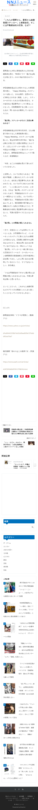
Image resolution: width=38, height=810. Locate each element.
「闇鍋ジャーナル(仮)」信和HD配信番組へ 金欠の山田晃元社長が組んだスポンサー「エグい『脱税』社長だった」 (18, 650)
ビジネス (6, 556)
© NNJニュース (19, 804)
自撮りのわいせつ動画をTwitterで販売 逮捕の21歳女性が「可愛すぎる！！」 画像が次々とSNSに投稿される (19, 731)
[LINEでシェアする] (33, 63)
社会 (4, 570)
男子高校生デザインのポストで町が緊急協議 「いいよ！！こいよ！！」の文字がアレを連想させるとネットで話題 (19, 589)
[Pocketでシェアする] (22, 63)
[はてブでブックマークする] (16, 63)
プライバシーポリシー (22, 800)
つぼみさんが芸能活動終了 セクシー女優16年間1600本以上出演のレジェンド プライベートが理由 (19, 629)
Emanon (23, 807)
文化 (4, 563)
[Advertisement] (19, 396)
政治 (4, 560)
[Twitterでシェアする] (5, 63)
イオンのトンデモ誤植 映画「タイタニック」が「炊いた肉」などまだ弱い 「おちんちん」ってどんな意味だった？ (19, 771)
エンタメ (7, 16)
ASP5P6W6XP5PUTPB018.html (15, 369)
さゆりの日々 (7, 550)
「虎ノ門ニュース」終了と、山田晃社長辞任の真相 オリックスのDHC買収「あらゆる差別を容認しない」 (19, 690)
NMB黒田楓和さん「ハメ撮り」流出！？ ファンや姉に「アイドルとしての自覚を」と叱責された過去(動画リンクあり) (19, 609)
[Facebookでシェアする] (11, 63)
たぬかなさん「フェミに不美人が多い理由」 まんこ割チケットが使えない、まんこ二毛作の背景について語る (19, 710)
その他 (5, 553)
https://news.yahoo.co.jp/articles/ (16, 326)
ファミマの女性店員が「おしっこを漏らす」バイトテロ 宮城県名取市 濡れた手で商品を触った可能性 (19, 670)
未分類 (5, 566)
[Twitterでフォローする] (15, 789)
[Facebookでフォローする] (19, 789)
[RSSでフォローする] (22, 789)
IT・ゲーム (7, 543)
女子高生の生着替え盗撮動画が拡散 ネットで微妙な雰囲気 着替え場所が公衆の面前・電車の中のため (19, 751)
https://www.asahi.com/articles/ (15, 362)
